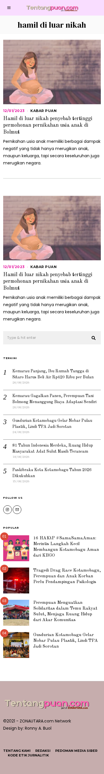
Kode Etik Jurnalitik (28, 755)
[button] (94, 338)
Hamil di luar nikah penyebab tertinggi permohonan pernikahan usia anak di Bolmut (47, 125)
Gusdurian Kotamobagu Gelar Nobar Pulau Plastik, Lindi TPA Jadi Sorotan (65, 641)
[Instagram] (7, 509)
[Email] (17, 509)
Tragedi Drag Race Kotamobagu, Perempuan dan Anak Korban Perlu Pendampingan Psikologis (67, 576)
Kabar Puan (43, 111)
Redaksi (43, 751)
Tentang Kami (17, 751)
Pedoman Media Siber (76, 751)
